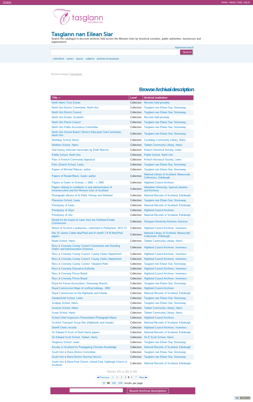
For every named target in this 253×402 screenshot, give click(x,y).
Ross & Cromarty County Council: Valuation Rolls (80, 263)
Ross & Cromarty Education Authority (73, 268)
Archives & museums (108, 58)
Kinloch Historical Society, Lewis (162, 149)
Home (225, 2)
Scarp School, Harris (64, 312)
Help (239, 2)
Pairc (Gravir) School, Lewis (68, 164)
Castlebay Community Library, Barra (164, 139)
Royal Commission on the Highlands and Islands (79, 293)
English (7, 2)
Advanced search (184, 47)
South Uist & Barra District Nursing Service (76, 356)
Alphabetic (76, 74)
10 (103, 383)
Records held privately (157, 102)
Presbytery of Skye (63, 210)
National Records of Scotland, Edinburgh (167, 195)
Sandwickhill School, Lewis (67, 298)
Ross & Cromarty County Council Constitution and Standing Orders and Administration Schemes (86, 247)
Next (142, 377)
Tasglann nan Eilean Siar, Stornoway (165, 107)
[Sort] (59, 97)
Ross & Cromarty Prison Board (69, 273)
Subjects (90, 58)
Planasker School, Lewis (66, 200)
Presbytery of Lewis (63, 205)
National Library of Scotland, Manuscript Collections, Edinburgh (167, 176)
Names (70, 58)
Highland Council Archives (159, 182)
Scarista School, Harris (65, 307)
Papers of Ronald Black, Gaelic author (74, 175)
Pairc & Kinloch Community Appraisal (73, 159)
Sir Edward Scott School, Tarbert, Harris (75, 337)
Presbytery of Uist (62, 214)
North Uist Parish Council (66, 122)
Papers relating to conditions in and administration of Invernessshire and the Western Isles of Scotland (82, 189)
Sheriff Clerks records (64, 327)
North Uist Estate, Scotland (67, 117)
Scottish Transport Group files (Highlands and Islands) (83, 322)
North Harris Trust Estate (66, 102)
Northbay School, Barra (65, 139)
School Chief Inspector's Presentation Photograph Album (84, 317)
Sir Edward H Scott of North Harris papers (76, 332)
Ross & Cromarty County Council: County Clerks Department (87, 253)
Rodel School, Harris (63, 240)
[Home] (78, 17)
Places (79, 58)
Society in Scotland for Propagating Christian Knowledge (84, 347)
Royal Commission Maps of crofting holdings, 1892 (81, 288)
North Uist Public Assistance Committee (75, 127)
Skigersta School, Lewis (65, 342)
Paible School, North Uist (66, 154)
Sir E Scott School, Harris (159, 337)
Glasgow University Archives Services (166, 221)
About (232, 2)
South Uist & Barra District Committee (73, 352)
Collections (58, 58)
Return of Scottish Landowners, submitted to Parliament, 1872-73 (89, 228)
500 (120, 383)
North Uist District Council (66, 112)
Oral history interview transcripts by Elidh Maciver (80, 149)
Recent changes (60, 74)
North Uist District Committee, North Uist (75, 107)
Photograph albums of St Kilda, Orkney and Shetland (82, 195)
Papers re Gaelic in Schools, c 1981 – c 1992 (78, 182)
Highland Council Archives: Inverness (165, 228)
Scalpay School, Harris (65, 303)
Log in (247, 2)
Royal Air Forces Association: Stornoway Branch (79, 283)
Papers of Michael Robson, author (71, 169)
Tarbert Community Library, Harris (163, 144)
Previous (104, 377)
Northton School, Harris (65, 144)
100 (113, 383)
